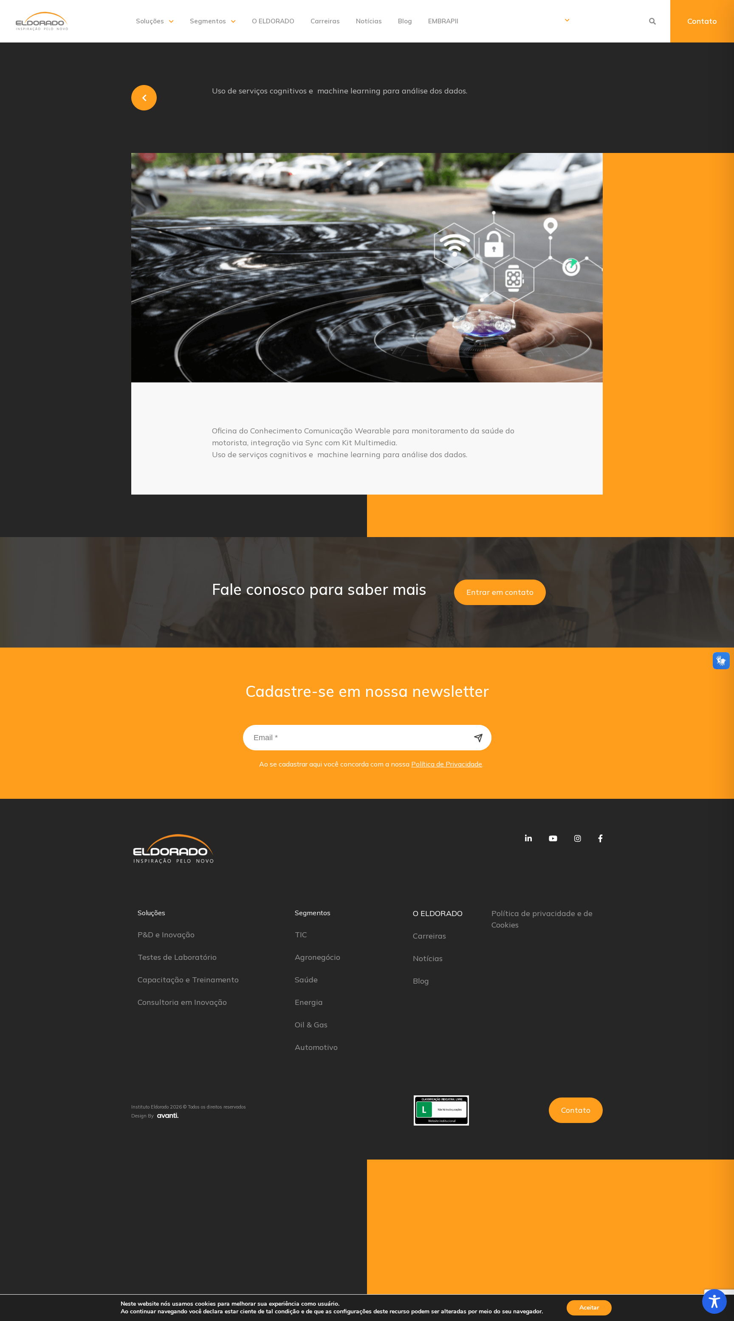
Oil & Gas (311, 1025)
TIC (301, 934)
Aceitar (589, 1308)
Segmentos (208, 21)
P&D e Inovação (166, 934)
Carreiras (325, 21)
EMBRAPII (443, 21)
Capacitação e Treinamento (188, 979)
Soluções (150, 21)
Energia (309, 1002)
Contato (702, 21)
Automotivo (316, 1047)
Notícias (369, 21)
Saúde (306, 979)
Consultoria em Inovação (182, 1002)
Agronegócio (317, 957)
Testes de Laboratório (177, 957)
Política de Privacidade (446, 764)
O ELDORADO (273, 21)
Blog (405, 21)
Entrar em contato (500, 592)
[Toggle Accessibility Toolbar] (714, 1301)
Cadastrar (478, 737)
